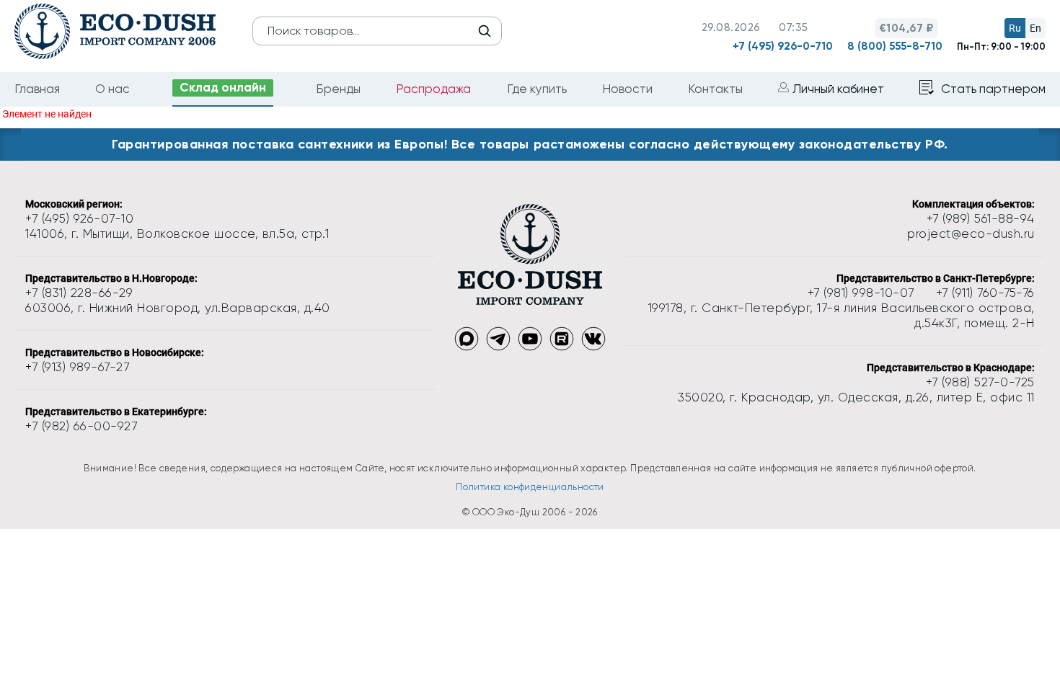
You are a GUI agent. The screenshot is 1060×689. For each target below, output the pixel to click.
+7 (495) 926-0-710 (783, 46)
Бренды (338, 88)
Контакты (715, 88)
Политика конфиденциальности (530, 486)
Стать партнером (993, 88)
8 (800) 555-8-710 (894, 46)
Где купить (537, 88)
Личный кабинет (838, 88)
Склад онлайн (223, 87)
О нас (112, 88)
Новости (627, 88)
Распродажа (433, 88)
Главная (37, 88)
